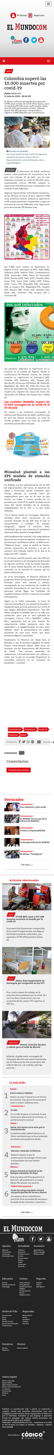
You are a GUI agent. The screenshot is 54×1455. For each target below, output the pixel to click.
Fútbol (38, 1285)
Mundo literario (25, 1291)
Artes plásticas (24, 1285)
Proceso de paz (23, 1258)
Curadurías (6, 1389)
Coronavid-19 (14, 729)
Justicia (20, 1256)
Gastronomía (7, 1315)
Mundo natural (7, 1321)
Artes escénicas (24, 1283)
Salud (23, 735)
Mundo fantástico (25, 1287)
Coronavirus (29, 729)
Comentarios (10, 753)
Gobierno (21, 1250)
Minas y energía (39, 1252)
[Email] (39, 741)
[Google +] (33, 741)
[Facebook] (19, 741)
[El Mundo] (27, 27)
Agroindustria (39, 1250)
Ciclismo (39, 1283)
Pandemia (13, 735)
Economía (21, 1252)
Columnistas (6, 1252)
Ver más (27, 864)
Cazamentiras (7, 1325)
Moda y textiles (39, 1254)
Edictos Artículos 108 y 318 (11, 1387)
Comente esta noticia (18, 770)
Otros (4, 1395)
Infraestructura (23, 1254)
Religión (22, 1289)
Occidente (26, 1319)
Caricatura (6, 1254)
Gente (4, 1317)
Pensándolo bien (8, 1256)
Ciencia (4, 1283)
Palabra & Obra (24, 1295)
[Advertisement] (27, 698)
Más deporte (40, 1287)
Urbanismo (22, 1264)
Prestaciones (6, 1391)
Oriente (25, 1321)
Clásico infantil (22, 1348)
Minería (5, 1348)
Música (21, 1293)
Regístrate (39, 15)
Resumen (21, 1266)
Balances (5, 1393)
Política (20, 1260)
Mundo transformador (10, 1323)
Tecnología (6, 1287)
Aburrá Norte (27, 1315)
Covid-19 (43, 729)
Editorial (5, 1250)
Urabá (20, 1262)
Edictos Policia (7, 1383)
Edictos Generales (8, 1381)
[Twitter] (23, 741)
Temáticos (5, 1350)
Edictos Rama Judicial (9, 1385)
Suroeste (26, 1323)
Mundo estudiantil (8, 1285)
